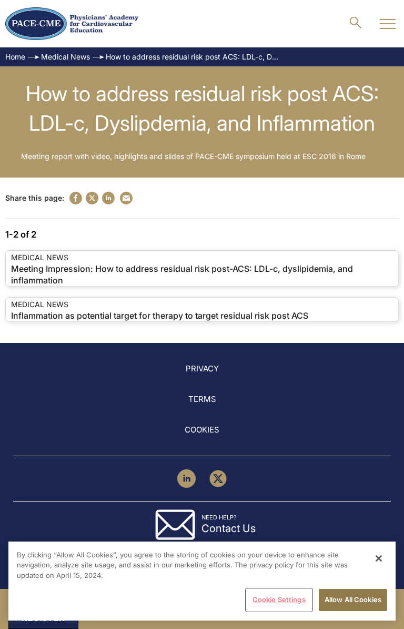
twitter (92, 198)
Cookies (202, 430)
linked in (108, 198)
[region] (202, 581)
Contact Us (228, 528)
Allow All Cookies (353, 599)
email (126, 198)
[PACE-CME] (71, 23)
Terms (202, 399)
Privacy (202, 368)
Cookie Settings (279, 599)
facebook (76, 198)
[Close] (378, 558)
